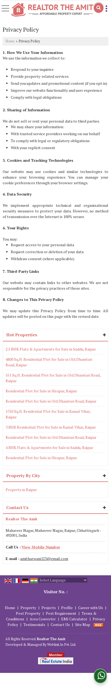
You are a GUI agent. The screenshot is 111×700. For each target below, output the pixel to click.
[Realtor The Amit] (52, 10)
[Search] (98, 8)
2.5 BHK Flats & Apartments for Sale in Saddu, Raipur (51, 349)
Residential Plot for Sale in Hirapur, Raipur (41, 390)
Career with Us (90, 607)
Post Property (28, 613)
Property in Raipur (21, 489)
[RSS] (98, 624)
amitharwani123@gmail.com (44, 558)
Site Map (82, 624)
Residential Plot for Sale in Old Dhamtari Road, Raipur (51, 401)
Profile (67, 607)
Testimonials (34, 624)
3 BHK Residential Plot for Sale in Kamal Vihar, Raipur (51, 427)
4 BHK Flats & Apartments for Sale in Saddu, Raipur (49, 447)
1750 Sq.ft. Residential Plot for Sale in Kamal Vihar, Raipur (48, 414)
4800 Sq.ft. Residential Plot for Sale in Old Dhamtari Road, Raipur (49, 362)
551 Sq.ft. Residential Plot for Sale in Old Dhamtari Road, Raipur (53, 378)
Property (28, 607)
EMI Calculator (74, 618)
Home (10, 41)
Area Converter (43, 618)
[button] (41, 547)
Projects (48, 607)
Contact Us (60, 624)
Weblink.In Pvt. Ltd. (61, 644)
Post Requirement (61, 613)
